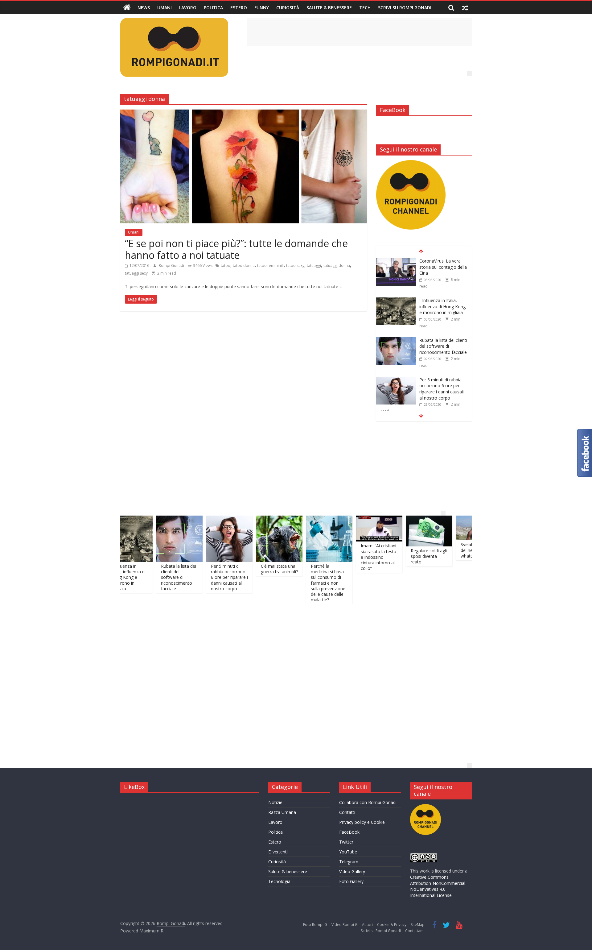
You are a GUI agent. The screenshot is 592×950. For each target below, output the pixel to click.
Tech (365, 7)
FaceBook (349, 832)
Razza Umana (282, 812)
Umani (164, 7)
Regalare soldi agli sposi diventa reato (400, 556)
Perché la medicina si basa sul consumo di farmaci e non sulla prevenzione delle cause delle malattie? (299, 583)
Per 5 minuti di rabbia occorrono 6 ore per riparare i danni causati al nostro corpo (441, 382)
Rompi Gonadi (172, 265)
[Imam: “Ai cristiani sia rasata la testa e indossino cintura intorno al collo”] (350, 519)
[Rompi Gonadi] (127, 7)
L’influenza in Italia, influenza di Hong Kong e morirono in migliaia (442, 300)
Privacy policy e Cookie (362, 822)
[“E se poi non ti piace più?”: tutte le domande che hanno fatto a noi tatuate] (243, 113)
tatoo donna (244, 265)
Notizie (275, 802)
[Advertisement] (359, 32)
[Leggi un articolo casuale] (465, 7)
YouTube (348, 852)
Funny (261, 7)
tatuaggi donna (336, 265)
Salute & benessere (287, 871)
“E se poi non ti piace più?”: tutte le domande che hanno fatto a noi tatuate (236, 249)
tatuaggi (314, 265)
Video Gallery (352, 871)
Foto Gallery (351, 881)
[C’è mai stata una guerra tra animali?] (251, 519)
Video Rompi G (344, 924)
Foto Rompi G (315, 924)
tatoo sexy (295, 265)
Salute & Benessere (329, 7)
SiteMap (418, 924)
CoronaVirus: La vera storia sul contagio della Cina (443, 260)
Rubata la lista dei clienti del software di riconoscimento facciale (443, 339)
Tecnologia (279, 881)
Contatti (347, 812)
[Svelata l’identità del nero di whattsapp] (450, 519)
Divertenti (278, 852)
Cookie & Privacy (391, 924)
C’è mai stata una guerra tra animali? (250, 569)
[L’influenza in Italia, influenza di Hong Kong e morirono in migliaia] (396, 294)
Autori (367, 924)
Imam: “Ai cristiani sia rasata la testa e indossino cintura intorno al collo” (350, 557)
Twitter (346, 842)
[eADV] (469, 73)
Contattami (415, 930)
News (144, 7)
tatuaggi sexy (136, 273)
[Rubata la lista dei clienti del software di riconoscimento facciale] (396, 333)
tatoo (225, 265)
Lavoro (187, 7)
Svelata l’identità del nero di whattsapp (448, 549)
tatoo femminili (270, 265)
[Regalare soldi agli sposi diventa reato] (400, 519)
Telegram (348, 862)
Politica (213, 7)
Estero (238, 7)
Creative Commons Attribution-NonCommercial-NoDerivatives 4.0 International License (438, 886)
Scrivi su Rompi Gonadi (404, 7)
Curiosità (287, 7)
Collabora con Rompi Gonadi (368, 802)
